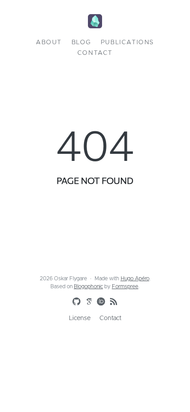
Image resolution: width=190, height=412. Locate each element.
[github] (74, 301)
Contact (95, 53)
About (49, 42)
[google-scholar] (87, 301)
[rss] (111, 301)
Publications (127, 42)
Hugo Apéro (135, 278)
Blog (81, 42)
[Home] (95, 22)
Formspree (125, 286)
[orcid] (99, 301)
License (80, 318)
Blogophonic (88, 286)
